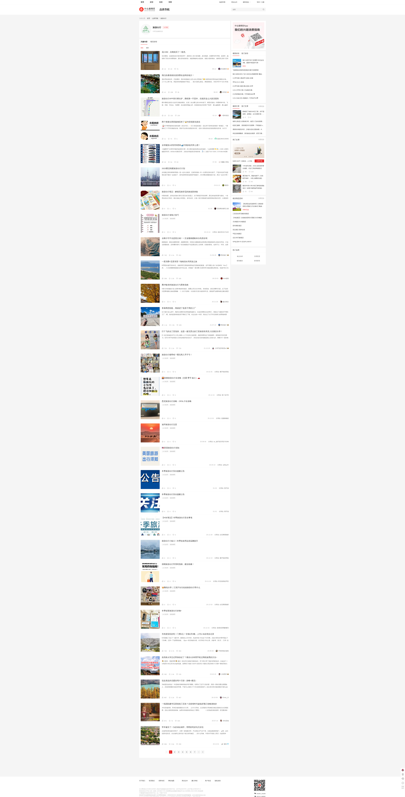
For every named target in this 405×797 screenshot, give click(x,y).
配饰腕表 (240, 261)
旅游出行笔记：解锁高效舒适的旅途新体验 (180, 192)
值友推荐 (172, 218)
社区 (161, 2)
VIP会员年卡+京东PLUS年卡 (242, 241)
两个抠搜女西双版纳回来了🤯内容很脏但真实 (181, 122)
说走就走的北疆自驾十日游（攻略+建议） (179, 681)
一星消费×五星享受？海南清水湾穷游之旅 (179, 262)
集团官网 (222, 2)
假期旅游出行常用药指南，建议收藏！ (178, 564)
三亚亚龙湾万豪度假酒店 (241, 213)
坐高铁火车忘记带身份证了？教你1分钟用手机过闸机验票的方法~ (189, 657)
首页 (148, 18)
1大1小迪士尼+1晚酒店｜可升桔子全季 (245, 98)
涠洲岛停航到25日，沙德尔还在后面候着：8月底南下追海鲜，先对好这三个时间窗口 (260, 129)
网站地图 (171, 781)
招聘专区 (162, 781)
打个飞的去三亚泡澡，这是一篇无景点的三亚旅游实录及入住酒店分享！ (192, 331)
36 (245, 181)
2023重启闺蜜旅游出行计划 (173, 168)
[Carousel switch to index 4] (249, 156)
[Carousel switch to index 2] (246, 156)
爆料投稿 (246, 2)
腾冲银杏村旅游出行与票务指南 (175, 285)
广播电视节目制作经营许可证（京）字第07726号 (153, 793)
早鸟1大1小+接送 (238, 82)
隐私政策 (218, 781)
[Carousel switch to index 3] (247, 156)
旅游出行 (163, 18)
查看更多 (261, 106)
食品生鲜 (240, 256)
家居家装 (257, 261)
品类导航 (164, 9)
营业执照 (200, 791)
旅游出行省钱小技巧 (170, 215)
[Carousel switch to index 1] (244, 156)
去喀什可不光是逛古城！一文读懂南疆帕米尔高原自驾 (184, 238)
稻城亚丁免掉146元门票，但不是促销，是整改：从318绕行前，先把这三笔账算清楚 (253, 113)
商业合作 (234, 2)
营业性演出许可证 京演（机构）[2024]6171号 (152, 791)
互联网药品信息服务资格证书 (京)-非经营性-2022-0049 (181, 791)
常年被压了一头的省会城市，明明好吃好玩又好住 (183, 727)
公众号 (166, 474)
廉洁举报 (194, 781)
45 (245, 172)
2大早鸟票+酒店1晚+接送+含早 (243, 86)
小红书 (166, 218)
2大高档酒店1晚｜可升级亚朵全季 (244, 94)
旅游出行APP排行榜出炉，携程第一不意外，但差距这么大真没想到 (190, 99)
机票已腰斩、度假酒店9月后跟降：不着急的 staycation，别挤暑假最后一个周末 (259, 125)
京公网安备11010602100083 (147, 789)
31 (245, 191)
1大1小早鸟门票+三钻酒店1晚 (242, 90)
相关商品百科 (238, 198)
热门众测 (236, 140)
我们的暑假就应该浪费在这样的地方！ (178, 75)
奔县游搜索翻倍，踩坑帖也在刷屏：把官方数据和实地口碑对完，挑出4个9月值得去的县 (261, 133)
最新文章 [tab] (236, 106)
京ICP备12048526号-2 (194, 789)
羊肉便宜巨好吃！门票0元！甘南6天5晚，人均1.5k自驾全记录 (188, 634)
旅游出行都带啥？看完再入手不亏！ (177, 355)
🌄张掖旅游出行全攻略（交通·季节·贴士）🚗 (181, 378)
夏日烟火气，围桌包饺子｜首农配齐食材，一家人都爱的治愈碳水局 (253, 177)
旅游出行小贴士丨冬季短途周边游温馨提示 (180, 541)
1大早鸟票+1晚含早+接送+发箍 (243, 78)
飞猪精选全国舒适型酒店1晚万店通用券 (246, 70)
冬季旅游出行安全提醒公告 (173, 471)
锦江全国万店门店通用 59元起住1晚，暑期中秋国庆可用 (253, 61)
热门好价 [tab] (245, 53)
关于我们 (142, 781)
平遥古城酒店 (237, 233)
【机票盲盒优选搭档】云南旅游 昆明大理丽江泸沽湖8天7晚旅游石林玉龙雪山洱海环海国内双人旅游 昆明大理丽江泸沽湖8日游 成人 (253, 205)
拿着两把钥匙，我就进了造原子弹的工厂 (179, 308)
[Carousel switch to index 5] (250, 156)
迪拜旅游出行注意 (169, 424)
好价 (151, 2)
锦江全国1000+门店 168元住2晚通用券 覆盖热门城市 (250, 74)
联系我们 (152, 781)
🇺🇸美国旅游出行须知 (170, 448)
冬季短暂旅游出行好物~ (172, 611)
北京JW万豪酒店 (238, 237)
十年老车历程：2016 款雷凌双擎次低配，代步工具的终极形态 (253, 167)
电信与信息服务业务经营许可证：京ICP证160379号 (171, 789)
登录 (258, 2)
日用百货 (257, 256)
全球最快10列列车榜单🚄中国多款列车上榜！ (181, 145)
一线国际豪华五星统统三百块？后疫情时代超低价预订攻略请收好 (189, 704)
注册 (262, 2)
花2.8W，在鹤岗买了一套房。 (174, 52)
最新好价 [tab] (236, 53)
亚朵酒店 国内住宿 (239, 229)
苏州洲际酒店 (237, 225)
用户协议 (208, 781)
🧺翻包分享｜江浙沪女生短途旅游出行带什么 (181, 587)
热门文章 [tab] (245, 106)
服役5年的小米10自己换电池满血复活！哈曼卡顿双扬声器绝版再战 (253, 187)
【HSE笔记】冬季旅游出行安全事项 (177, 518)
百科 (170, 2)
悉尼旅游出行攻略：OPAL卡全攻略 (176, 401)
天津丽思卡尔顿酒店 (239, 221)
